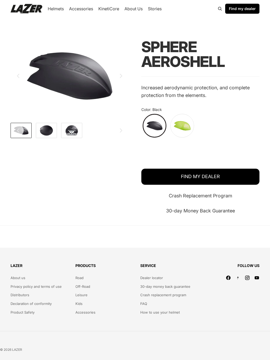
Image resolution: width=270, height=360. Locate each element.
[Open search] (220, 8)
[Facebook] (228, 277)
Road (79, 278)
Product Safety (23, 312)
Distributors (20, 295)
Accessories (85, 312)
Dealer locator (151, 278)
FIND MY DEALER (200, 176)
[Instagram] (247, 277)
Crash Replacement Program (200, 195)
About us (18, 278)
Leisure (81, 295)
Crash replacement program (163, 295)
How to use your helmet (160, 312)
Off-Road (82, 286)
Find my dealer (242, 8)
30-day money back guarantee (165, 286)
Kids (79, 303)
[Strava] (237, 277)
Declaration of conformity (31, 303)
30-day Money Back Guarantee (200, 210)
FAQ (143, 303)
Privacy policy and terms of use (36, 286)
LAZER (17, 350)
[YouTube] (256, 277)
